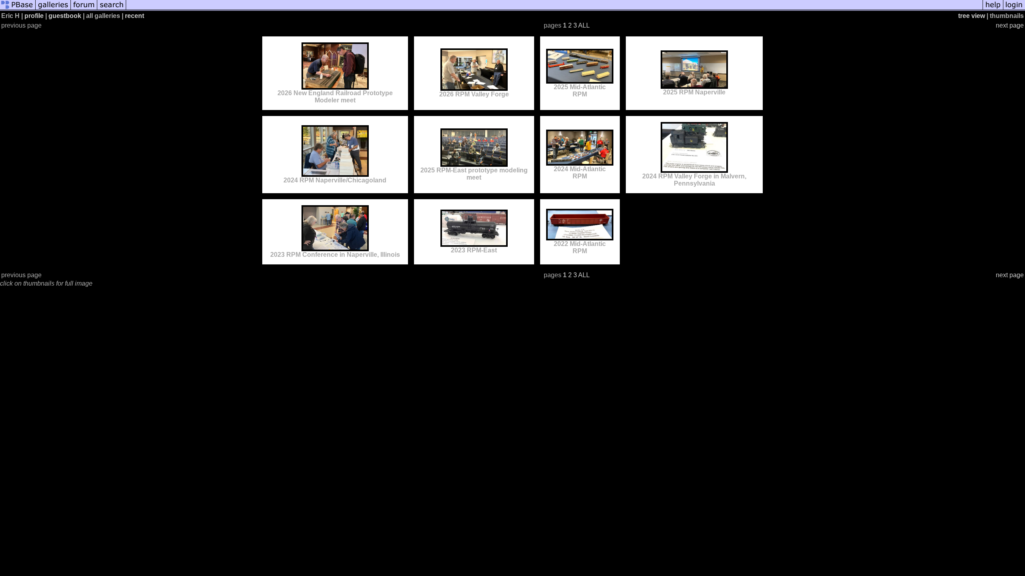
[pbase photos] (18, 9)
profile (34, 15)
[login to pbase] (1014, 9)
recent (134, 15)
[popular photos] (554, 9)
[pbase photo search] (111, 9)
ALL (584, 25)
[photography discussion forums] (84, 9)
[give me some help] (993, 9)
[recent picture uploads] (53, 9)
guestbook (64, 15)
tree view (971, 15)
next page (1010, 25)
